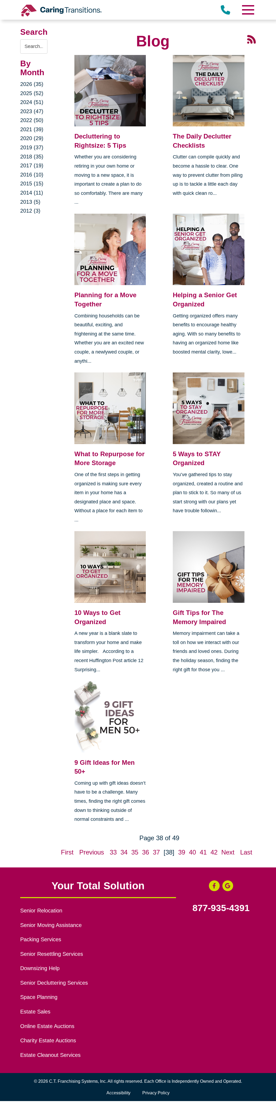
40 (192, 852)
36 (145, 852)
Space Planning (38, 997)
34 (123, 852)
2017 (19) (31, 165)
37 (156, 852)
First (67, 852)
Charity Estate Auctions (48, 1040)
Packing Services (40, 939)
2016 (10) (31, 175)
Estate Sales (35, 1012)
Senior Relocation (41, 911)
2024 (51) (31, 102)
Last (246, 852)
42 (214, 852)
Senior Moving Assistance (51, 925)
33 (113, 852)
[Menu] (248, 10)
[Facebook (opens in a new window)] (214, 885)
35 (134, 852)
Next (227, 852)
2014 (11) (31, 193)
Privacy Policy (156, 1093)
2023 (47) (31, 111)
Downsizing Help (40, 968)
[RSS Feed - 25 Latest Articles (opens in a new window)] (251, 38)
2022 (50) (31, 120)
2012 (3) (30, 211)
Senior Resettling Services (51, 954)
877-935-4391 (221, 908)
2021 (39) (31, 129)
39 (181, 852)
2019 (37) (31, 147)
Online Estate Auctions (47, 1026)
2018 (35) (31, 157)
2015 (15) (31, 183)
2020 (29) (31, 138)
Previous (91, 852)
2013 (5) (30, 202)
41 (203, 852)
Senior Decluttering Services (54, 983)
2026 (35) (31, 84)
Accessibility (118, 1093)
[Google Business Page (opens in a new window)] (227, 885)
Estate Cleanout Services (50, 1055)
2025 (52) (31, 93)
